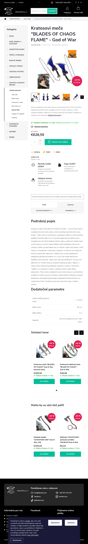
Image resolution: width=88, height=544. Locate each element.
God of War (16, 110)
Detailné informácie (54, 115)
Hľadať (52, 11)
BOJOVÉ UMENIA (15, 60)
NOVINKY (12, 132)
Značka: (35, 157)
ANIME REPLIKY (14, 77)
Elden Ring (15, 98)
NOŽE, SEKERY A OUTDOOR (15, 43)
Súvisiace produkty (43, 210)
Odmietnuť (55, 523)
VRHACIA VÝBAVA (16, 66)
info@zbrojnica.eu (40, 493)
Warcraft (14, 95)
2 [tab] (58, 390)
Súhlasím (71, 523)
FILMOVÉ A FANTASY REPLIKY (16, 84)
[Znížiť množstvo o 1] (40, 143)
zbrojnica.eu (63, 497)
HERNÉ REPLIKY (15, 90)
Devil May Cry (16, 106)
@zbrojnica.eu (39, 500)
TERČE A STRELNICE (16, 55)
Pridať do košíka (60, 142)
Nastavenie (17, 540)
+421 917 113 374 (65, 493)
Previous (76, 333)
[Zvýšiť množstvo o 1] (40, 140)
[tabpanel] (44, 363)
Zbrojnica (37, 497)
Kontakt (21, 3)
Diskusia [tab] (71, 205)
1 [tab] (56, 390)
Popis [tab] (44, 205)
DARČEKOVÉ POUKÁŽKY (13, 125)
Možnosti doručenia (41, 127)
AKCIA (11, 36)
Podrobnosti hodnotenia (60, 45)
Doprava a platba (9, 3)
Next (81, 333)
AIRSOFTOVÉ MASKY (16, 49)
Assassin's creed (17, 102)
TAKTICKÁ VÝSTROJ (16, 72)
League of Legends (18, 114)
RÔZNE (11, 137)
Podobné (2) (69, 210)
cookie (27, 521)
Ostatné (14, 118)
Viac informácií (32, 535)
